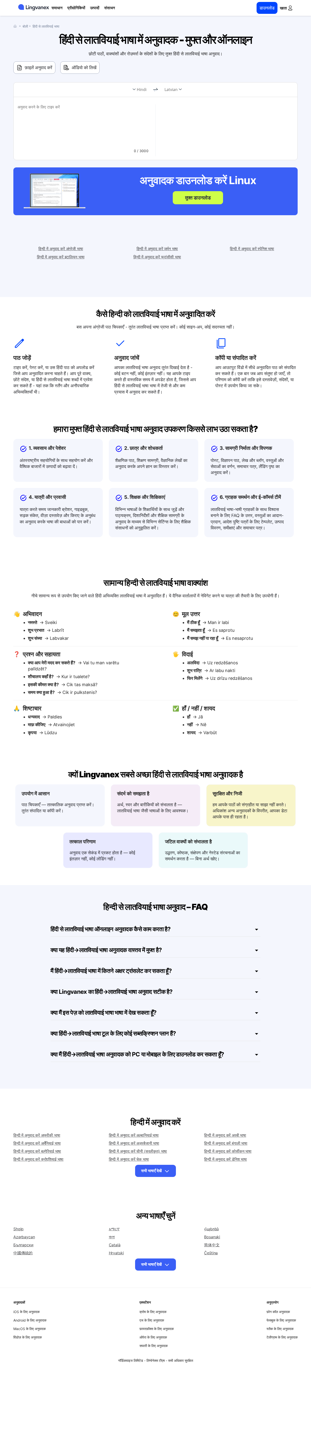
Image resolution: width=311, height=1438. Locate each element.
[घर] (16, 26)
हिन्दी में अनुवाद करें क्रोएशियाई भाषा (38, 1159)
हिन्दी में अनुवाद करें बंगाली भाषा (225, 1143)
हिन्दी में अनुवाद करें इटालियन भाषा (60, 257)
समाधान (57, 7)
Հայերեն (211, 1228)
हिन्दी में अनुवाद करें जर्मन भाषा (157, 248)
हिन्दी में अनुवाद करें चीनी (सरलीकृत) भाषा (138, 1151)
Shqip (18, 1228)
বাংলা (112, 1236)
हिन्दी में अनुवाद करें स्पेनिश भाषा (252, 248)
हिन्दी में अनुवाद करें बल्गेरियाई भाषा (37, 1151)
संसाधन (109, 7)
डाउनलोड (267, 7)
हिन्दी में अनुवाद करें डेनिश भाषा (225, 1159)
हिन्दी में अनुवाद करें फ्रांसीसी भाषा (157, 257)
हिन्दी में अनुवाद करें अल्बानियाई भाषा (134, 1135)
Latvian (171, 89)
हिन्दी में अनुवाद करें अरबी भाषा (225, 1135)
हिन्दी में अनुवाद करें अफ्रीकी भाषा (36, 1135)
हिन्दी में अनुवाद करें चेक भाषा (129, 1159)
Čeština (211, 1252)
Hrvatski (116, 1252)
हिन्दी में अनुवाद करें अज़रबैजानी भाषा (134, 1143)
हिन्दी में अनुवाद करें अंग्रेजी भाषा (60, 248)
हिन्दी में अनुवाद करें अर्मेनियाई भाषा (36, 1143)
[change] (155, 90)
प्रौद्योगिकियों (76, 7)
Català (115, 1244)
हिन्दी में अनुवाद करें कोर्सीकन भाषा (227, 1151)
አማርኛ (114, 1228)
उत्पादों (94, 7)
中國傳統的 (23, 1252)
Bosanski (212, 1236)
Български (23, 1244)
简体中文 (211, 1244)
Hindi (142, 89)
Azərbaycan (24, 1236)
